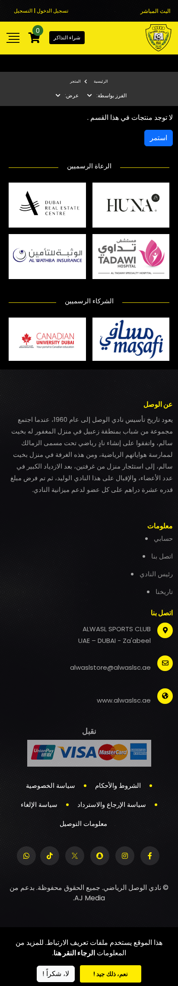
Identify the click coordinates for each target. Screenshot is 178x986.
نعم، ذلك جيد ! (110, 974)
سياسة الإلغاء (39, 804)
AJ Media (89, 898)
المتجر (75, 81)
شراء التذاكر (67, 37)
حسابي (163, 538)
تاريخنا (164, 591)
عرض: (72, 95)
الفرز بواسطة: (111, 95)
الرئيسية (101, 81)
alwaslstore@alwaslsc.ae (110, 667)
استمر (158, 138)
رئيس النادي (156, 574)
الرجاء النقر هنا (74, 953)
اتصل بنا (162, 556)
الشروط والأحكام (118, 785)
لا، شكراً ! (55, 974)
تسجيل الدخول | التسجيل (41, 10)
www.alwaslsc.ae (124, 700)
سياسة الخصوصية (50, 785)
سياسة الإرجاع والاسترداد (111, 804)
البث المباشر (155, 11)
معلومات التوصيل (83, 823)
